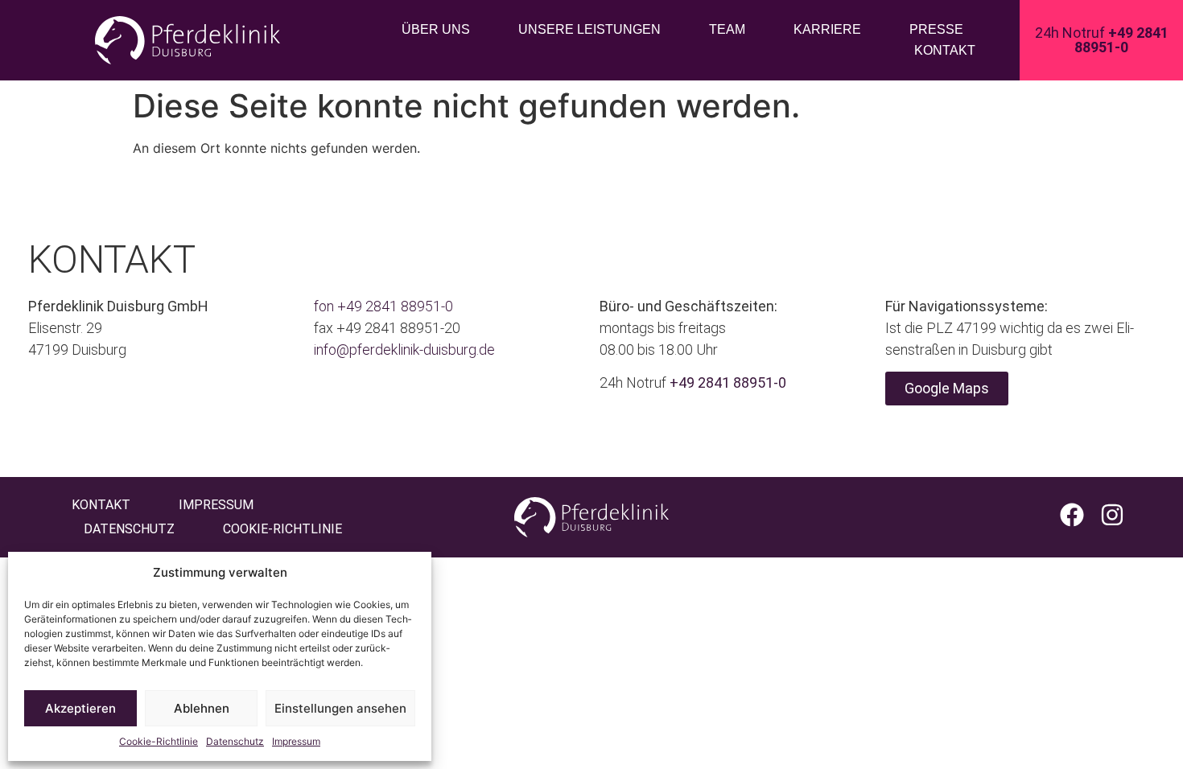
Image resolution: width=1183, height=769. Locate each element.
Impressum (296, 741)
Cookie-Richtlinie (158, 741)
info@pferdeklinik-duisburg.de (404, 349)
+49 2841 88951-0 (395, 306)
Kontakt (944, 50)
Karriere (827, 29)
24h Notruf (1102, 40)
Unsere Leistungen (589, 29)
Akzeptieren (80, 708)
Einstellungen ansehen (340, 708)
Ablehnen (201, 708)
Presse (936, 29)
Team (727, 29)
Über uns (436, 29)
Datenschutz (235, 741)
